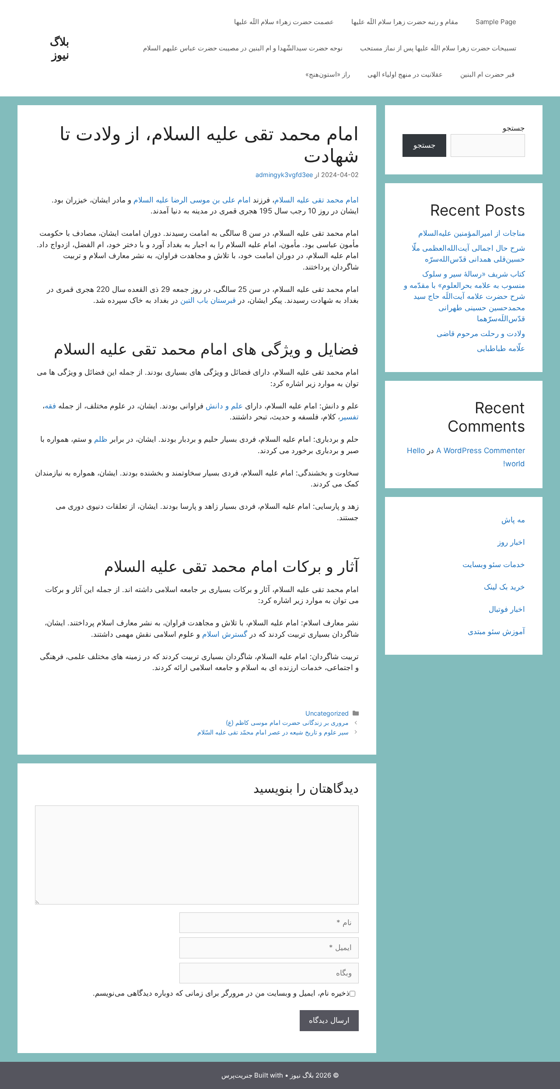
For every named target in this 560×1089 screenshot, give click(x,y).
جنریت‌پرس (236, 1075)
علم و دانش (224, 405)
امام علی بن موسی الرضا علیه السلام (192, 199)
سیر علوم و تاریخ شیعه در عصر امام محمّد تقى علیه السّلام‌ (273, 732)
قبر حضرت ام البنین (488, 74)
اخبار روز (511, 542)
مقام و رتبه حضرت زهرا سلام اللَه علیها (404, 22)
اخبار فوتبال (507, 609)
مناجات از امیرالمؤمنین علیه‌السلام (471, 233)
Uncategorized (327, 713)
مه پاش (513, 519)
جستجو (514, 128)
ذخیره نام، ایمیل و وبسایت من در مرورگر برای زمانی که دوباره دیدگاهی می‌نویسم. (221, 993)
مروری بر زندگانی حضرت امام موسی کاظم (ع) (287, 722)
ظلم (101, 439)
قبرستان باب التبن (208, 300)
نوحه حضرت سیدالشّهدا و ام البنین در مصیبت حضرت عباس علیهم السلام (243, 48)
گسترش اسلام (224, 634)
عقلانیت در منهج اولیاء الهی (405, 74)
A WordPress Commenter (480, 450)
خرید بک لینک (504, 586)
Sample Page (496, 22)
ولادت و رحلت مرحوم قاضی (481, 333)
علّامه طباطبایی (501, 348)
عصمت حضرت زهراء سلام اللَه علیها (284, 22)
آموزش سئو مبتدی (496, 631)
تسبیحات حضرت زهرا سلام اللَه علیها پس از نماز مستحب (438, 48)
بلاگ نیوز (59, 48)
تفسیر (349, 416)
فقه (50, 405)
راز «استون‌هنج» (327, 74)
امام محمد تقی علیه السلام (316, 199)
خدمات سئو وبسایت (493, 564)
